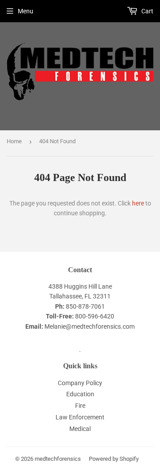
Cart (146, 11)
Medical (80, 428)
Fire (80, 405)
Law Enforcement (80, 417)
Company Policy (80, 382)
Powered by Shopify (114, 458)
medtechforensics (58, 458)
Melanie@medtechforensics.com (89, 326)
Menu (25, 11)
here (138, 203)
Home (14, 141)
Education (80, 394)
